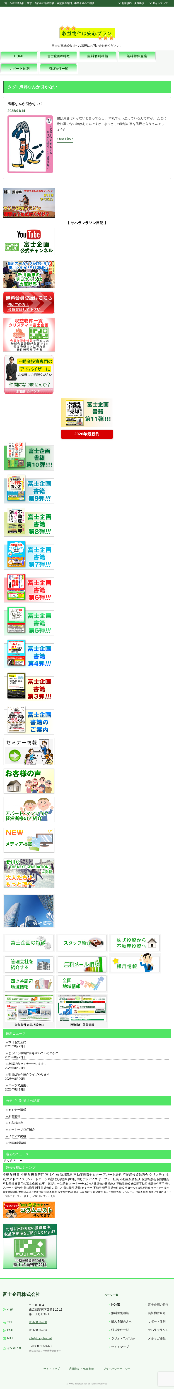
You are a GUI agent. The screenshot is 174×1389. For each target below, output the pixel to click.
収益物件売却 (116, 1187)
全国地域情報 (17, 1143)
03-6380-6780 (38, 1322)
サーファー (157, 1187)
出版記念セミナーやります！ (27, 1063)
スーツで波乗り (18, 1085)
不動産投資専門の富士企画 (20, 1183)
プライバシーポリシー (116, 1368)
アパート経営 (112, 1174)
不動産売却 (123, 1183)
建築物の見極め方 (105, 1183)
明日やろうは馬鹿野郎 (137, 1187)
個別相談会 (148, 1179)
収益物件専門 (32, 1187)
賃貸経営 (98, 1191)
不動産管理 (100, 1187)
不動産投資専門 (32, 1174)
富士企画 (52, 1174)
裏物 (78, 1187)
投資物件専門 (156, 1183)
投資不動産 (141, 1191)
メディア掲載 (17, 1136)
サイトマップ (160, 3)
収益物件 (68, 1187)
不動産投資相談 (130, 1179)
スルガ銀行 (86, 1191)
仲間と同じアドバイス (82, 1179)
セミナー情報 (17, 1109)
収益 (76, 1191)
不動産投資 (11, 1174)
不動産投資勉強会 (135, 1174)
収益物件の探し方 (52, 1187)
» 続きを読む (65, 138)
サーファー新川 (21, 1196)
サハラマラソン (158, 1330)
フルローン (128, 1191)
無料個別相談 (120, 1313)
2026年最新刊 (87, 434)
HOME (115, 1304)
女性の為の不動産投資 (31, 1191)
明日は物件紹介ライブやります (29, 1074)
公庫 (53, 1196)
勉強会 (18, 1187)
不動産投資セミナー (87, 1174)
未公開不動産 (139, 1183)
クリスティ (157, 1174)
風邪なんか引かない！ (25, 104)
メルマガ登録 (157, 1338)
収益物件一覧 (120, 1330)
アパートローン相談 (40, 1179)
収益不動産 (50, 1191)
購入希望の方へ (121, 1321)
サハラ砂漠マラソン (39, 1196)
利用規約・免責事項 (132, 3)
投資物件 (61, 1179)
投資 (151, 1192)
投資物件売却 (65, 1191)
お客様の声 (15, 1123)
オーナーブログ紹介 (21, 1129)
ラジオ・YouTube (123, 1338)
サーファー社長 (108, 1179)
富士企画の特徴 (158, 1304)
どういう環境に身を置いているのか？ (33, 1053)
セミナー (87, 1187)
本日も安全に (17, 1042)
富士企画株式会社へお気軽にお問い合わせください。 (87, 45)
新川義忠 (66, 1174)
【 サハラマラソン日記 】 (87, 223)
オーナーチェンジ (81, 1183)
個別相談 (163, 1179)
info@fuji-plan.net (40, 1338)
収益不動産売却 (112, 1191)
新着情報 (14, 1116)
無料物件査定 (157, 1313)
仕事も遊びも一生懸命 (53, 1183)
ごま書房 (158, 1192)
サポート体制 (157, 1321)
